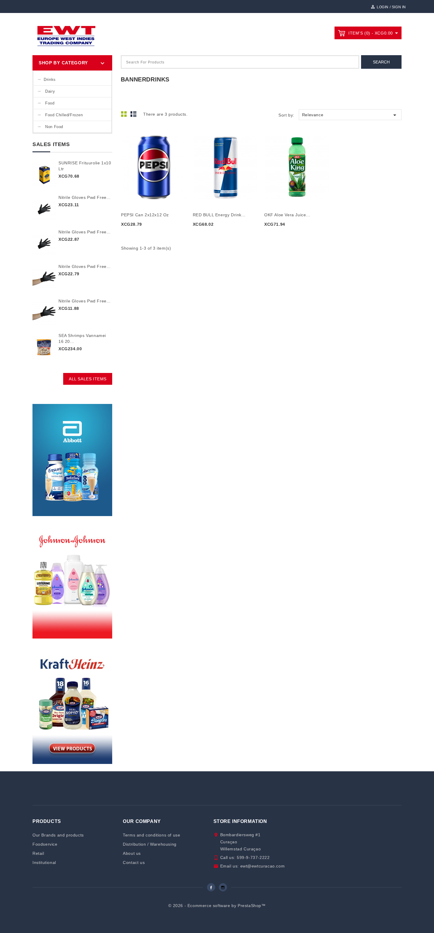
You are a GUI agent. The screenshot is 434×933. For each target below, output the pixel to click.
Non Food (54, 127)
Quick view (154, 163)
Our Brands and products (58, 835)
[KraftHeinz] (72, 704)
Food (49, 103)
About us (132, 853)
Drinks (50, 79)
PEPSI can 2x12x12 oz (145, 214)
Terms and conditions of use (151, 835)
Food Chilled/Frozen (64, 115)
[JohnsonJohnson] (72, 579)
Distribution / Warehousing (150, 844)
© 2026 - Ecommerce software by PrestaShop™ (216, 905)
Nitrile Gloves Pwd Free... (84, 197)
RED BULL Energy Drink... (219, 214)
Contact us (134, 862)
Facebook (211, 887)
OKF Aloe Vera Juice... (287, 214)
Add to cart (139, 235)
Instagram (223, 887)
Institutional (44, 862)
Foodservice (45, 844)
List (134, 115)
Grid (125, 115)
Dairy (50, 91)
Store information (240, 821)
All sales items (88, 379)
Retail (38, 853)
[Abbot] (72, 459)
